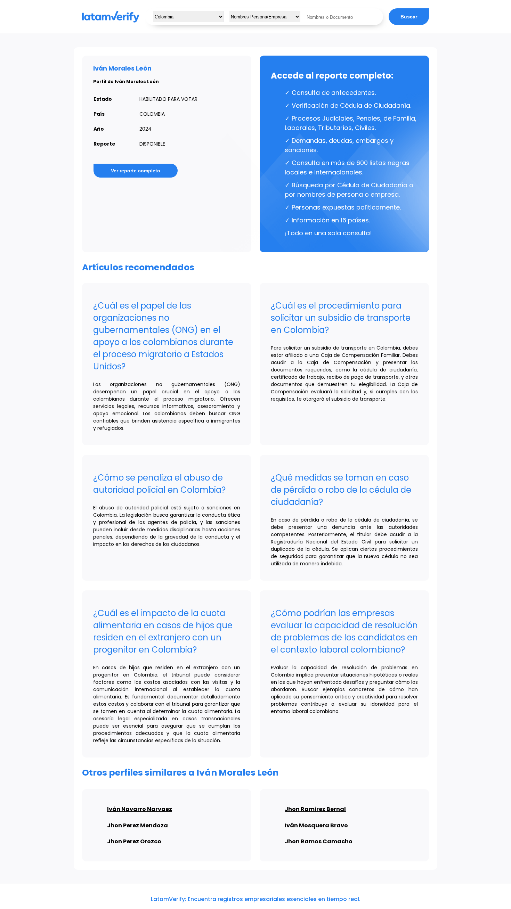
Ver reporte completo (135, 170)
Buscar (408, 16)
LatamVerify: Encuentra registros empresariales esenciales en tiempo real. (255, 899)
